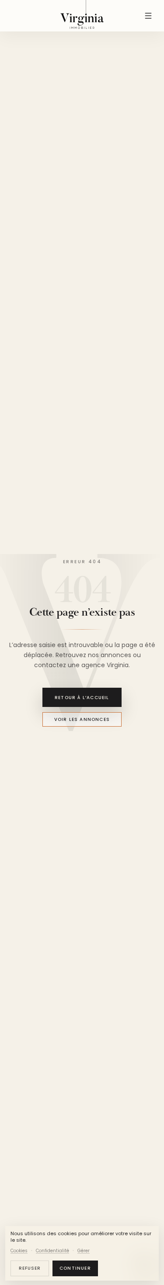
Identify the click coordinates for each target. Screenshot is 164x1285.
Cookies (19, 1250)
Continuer (75, 1268)
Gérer (83, 1250)
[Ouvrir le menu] (148, 15)
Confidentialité (52, 1250)
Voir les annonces (82, 719)
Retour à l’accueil (82, 697)
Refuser (30, 1268)
